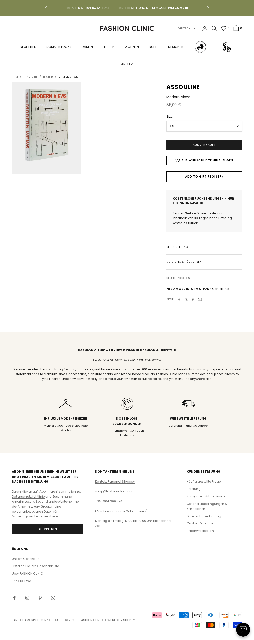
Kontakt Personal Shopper (115, 482)
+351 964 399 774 (108, 501)
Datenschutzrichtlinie (28, 496)
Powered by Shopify (119, 620)
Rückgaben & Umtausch (206, 496)
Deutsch (184, 28)
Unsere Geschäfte (25, 559)
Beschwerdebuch (200, 531)
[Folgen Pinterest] (40, 597)
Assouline (183, 87)
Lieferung (194, 489)
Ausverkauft (204, 145)
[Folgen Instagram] (27, 597)
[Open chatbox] (243, 630)
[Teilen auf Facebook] (179, 299)
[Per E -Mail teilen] (200, 299)
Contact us (220, 289)
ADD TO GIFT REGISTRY (204, 176)
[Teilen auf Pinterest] (193, 299)
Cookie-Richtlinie (200, 523)
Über (27, 573)
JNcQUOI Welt (22, 581)
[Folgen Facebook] (14, 597)
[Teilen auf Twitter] (186, 299)
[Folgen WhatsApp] (53, 597)
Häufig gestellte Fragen (205, 482)
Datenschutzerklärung (204, 516)
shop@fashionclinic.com (115, 491)
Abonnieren (47, 529)
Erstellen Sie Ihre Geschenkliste (35, 566)
